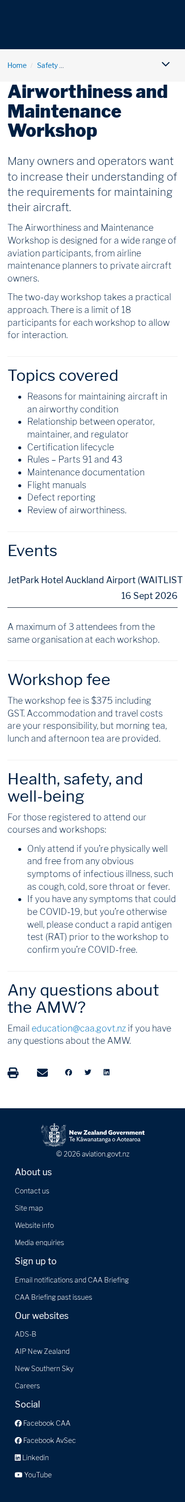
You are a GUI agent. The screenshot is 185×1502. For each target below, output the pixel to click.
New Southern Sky (44, 1368)
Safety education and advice (113, 65)
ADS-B (26, 1334)
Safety (47, 65)
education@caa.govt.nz (79, 1028)
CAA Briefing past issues (53, 1297)
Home (17, 65)
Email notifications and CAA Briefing (72, 1280)
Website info (34, 1225)
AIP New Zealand (42, 1351)
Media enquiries (39, 1242)
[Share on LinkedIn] (107, 1072)
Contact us (32, 1191)
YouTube (37, 1475)
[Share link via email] (42, 1072)
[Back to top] (157, 1474)
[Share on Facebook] (68, 1072)
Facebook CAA (46, 1423)
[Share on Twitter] (87, 1072)
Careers (27, 1385)
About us (33, 1172)
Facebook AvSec (49, 1440)
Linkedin (35, 1457)
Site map (29, 1208)
